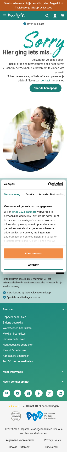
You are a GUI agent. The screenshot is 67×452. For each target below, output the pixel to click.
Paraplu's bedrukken (15, 350)
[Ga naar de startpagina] (16, 15)
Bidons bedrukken (13, 322)
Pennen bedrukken (14, 339)
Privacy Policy (52, 440)
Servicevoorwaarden (34, 282)
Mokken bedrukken (14, 333)
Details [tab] (29, 193)
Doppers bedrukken (14, 317)
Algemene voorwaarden (20, 440)
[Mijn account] (55, 15)
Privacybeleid (10, 282)
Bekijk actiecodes (42, 7)
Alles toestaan (33, 253)
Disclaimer (51, 447)
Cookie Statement (19, 447)
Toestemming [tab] (12, 193)
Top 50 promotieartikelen (18, 361)
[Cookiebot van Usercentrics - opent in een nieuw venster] (48, 184)
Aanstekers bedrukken (16, 355)
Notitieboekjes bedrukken (18, 344)
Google (54, 282)
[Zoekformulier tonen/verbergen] (47, 16)
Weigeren (33, 264)
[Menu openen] (5, 16)
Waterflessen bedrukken (17, 328)
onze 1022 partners (24, 211)
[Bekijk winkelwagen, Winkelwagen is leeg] (62, 15)
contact (46, 80)
